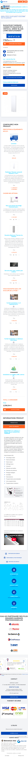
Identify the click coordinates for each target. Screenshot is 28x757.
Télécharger (14, 85)
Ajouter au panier (15, 409)
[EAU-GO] (4, 1)
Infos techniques (14, 426)
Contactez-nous (14, 697)
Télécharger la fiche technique (14, 557)
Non (11, 219)
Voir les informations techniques (14, 77)
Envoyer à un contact (14, 561)
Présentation (14, 422)
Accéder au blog (14, 733)
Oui (16, 219)
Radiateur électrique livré (20, 15)
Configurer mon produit (15, 43)
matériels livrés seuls (9, 15)
